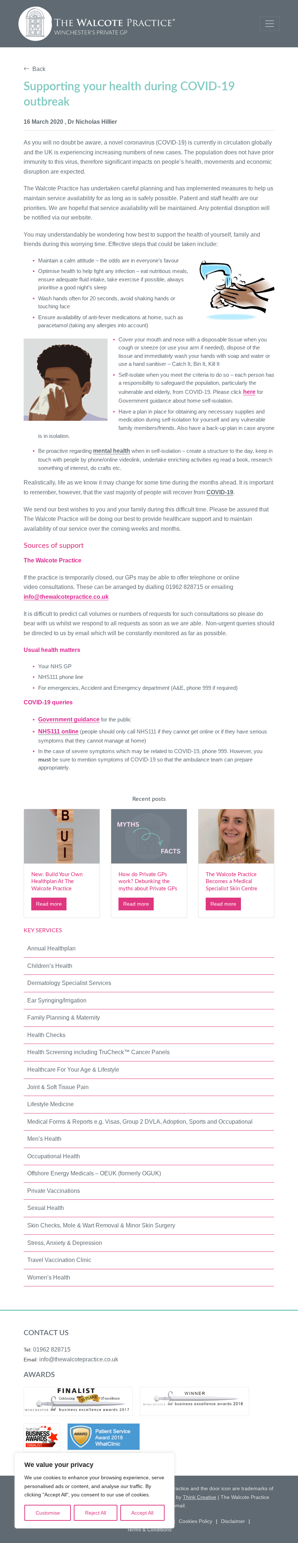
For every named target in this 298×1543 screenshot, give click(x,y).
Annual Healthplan (51, 948)
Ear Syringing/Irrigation (56, 1000)
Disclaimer (233, 1521)
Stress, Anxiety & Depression (64, 1243)
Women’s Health (48, 1277)
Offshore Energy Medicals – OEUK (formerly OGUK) (94, 1173)
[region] (94, 1490)
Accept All (142, 1513)
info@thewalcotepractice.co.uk (66, 597)
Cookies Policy (195, 1521)
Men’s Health (44, 1139)
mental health (111, 451)
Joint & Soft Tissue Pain (58, 1087)
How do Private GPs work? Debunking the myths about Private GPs (147, 881)
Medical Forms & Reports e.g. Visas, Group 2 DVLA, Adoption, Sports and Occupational (140, 1122)
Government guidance (69, 719)
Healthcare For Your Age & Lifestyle (73, 1070)
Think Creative (199, 1497)
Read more (49, 904)
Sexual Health (45, 1208)
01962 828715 (52, 1349)
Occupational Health (53, 1156)
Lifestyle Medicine (50, 1104)
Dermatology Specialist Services (69, 983)
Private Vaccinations (53, 1191)
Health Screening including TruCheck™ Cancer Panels (98, 1052)
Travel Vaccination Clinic (59, 1260)
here (249, 392)
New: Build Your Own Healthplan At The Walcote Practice (56, 881)
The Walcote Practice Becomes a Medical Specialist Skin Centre (231, 881)
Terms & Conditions (149, 1529)
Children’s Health (49, 966)
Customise (48, 1513)
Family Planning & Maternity (63, 1017)
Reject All (95, 1513)
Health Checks (46, 1035)
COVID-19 (219, 492)
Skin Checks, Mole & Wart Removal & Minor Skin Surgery (101, 1225)
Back (37, 69)
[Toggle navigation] (269, 23)
